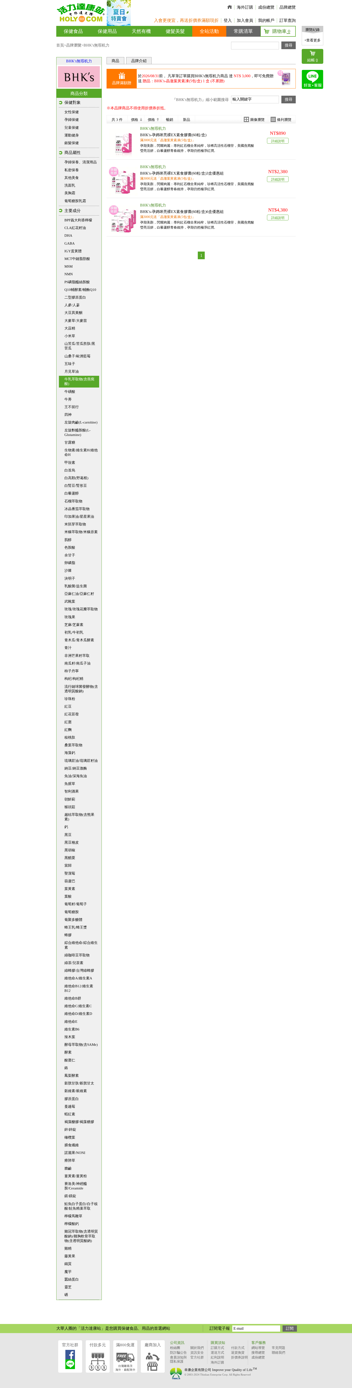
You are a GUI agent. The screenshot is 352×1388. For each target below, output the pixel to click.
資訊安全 (197, 1352)
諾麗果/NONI (74, 1153)
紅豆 (68, 706)
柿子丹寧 (71, 671)
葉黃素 (69, 889)
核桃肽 (69, 737)
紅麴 (68, 730)
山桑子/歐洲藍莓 (77, 356)
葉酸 (68, 896)
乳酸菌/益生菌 (75, 586)
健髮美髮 (175, 31)
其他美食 (71, 178)
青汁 (68, 648)
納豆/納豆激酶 (75, 768)
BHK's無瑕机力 (79, 61)
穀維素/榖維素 (75, 1091)
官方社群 (70, 1345)
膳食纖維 (71, 1145)
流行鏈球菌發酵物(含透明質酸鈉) (81, 689)
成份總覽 (266, 7)
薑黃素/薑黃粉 (75, 1176)
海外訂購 (245, 7)
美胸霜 (69, 193)
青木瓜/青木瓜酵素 (79, 640)
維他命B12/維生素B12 (78, 988)
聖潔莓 (69, 873)
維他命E (70, 1021)
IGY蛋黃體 (73, 251)
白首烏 (69, 470)
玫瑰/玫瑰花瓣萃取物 (81, 609)
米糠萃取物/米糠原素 (81, 532)
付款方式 (237, 1348)
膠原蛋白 (71, 1099)
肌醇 (68, 540)
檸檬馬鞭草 (73, 1216)
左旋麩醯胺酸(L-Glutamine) (77, 432)
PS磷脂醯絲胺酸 (77, 282)
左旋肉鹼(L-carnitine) (80, 422)
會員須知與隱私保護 (178, 1359)
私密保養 (71, 170)
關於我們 (197, 1348)
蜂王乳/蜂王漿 (75, 927)
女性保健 (71, 112)
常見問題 (278, 1348)
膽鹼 (68, 1168)
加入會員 (245, 20)
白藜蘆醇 (71, 493)
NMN (68, 274)
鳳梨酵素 (71, 1075)
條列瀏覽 (284, 120)
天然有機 (141, 31)
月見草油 (71, 371)
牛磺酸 (69, 392)
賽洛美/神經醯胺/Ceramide (75, 1186)
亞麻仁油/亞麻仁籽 (79, 594)
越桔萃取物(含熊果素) (79, 817)
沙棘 (68, 570)
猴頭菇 (69, 807)
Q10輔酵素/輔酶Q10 (80, 290)
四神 (68, 415)
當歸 (68, 865)
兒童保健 (71, 127)
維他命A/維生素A (78, 978)
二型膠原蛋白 (75, 297)
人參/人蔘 (72, 305)
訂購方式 (217, 1348)
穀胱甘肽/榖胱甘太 (79, 1083)
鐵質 (68, 1264)
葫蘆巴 (69, 881)
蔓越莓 (69, 1106)
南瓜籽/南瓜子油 (77, 663)
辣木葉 (69, 1037)
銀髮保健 (71, 143)
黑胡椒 (69, 850)
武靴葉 (69, 601)
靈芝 (68, 1287)
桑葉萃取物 (73, 745)
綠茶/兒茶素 (73, 963)
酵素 (68, 1052)
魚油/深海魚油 (75, 776)
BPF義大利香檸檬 (78, 220)
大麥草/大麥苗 (75, 321)
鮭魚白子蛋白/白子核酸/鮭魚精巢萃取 (81, 1206)
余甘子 (69, 555)
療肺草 (69, 1160)
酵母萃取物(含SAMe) (81, 1045)
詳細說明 (277, 141)
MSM (68, 266)
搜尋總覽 (258, 1352)
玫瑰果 (69, 617)
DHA (68, 235)
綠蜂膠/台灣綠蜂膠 (79, 970)
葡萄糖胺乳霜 (75, 201)
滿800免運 (125, 1345)
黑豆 (68, 835)
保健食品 (73, 31)
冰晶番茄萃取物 (77, 509)
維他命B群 (72, 998)
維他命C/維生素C (78, 1006)
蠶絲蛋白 (71, 1279)
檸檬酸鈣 (71, 1224)
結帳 (312, 60)
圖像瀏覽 (257, 120)
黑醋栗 (69, 858)
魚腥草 (69, 784)
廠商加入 (153, 1345)
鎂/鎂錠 (70, 1196)
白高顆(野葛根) (76, 478)
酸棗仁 (69, 1060)
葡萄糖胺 (71, 912)
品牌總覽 (287, 7)
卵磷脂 (69, 563)
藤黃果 (69, 1256)
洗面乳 (69, 185)
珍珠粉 (69, 699)
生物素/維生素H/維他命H (81, 452)
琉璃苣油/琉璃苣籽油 (81, 761)
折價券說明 (239, 1357)
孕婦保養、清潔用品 (80, 162)
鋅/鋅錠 (70, 1129)
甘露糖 (69, 442)
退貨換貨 (237, 1352)
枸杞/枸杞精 (73, 679)
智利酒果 (71, 791)
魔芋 (68, 1272)
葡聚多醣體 (73, 920)
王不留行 (71, 407)
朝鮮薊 (69, 799)
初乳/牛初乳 (73, 632)
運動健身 (71, 135)
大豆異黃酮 (73, 313)
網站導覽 (258, 1348)
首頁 (60, 45)
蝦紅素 (69, 1114)
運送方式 (217, 1352)
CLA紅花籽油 (75, 228)
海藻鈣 (69, 753)
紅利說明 (217, 1357)
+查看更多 (312, 40)
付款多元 (98, 1345)
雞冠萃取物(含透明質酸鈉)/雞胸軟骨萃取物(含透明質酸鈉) (81, 1235)
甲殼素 (69, 463)
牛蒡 (68, 399)
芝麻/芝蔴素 (73, 625)
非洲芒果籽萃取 (77, 656)
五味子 (69, 364)
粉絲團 (175, 1348)
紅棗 (68, 722)
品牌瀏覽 (73, 45)
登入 (228, 20)
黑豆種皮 (71, 842)
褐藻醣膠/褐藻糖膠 (79, 1122)
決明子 (69, 578)
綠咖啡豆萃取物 (77, 955)
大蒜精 (69, 328)
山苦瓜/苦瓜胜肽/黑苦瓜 (79, 346)
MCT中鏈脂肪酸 (77, 259)
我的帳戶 (266, 20)
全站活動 (209, 31)
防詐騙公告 (178, 1352)
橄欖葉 (69, 1137)
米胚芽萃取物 (75, 524)
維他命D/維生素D (78, 1014)
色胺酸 (69, 547)
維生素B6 (71, 1029)
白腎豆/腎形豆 (75, 486)
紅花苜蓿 (71, 714)
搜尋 (288, 45)
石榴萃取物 (73, 501)
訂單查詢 (287, 20)
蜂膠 (68, 935)
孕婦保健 (71, 120)
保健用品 (107, 31)
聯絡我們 (278, 1352)
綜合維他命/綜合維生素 (81, 945)
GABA (69, 243)
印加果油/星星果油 (79, 516)
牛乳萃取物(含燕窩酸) (79, 381)
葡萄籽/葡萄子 (75, 904)
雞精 (68, 1248)
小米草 (69, 336)
